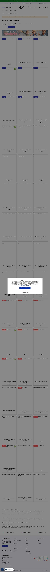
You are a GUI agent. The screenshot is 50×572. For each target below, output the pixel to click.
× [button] (41, 278)
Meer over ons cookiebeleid (25, 285)
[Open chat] (2, 569)
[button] (25, 292)
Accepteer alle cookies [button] (25, 287)
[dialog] (25, 286)
